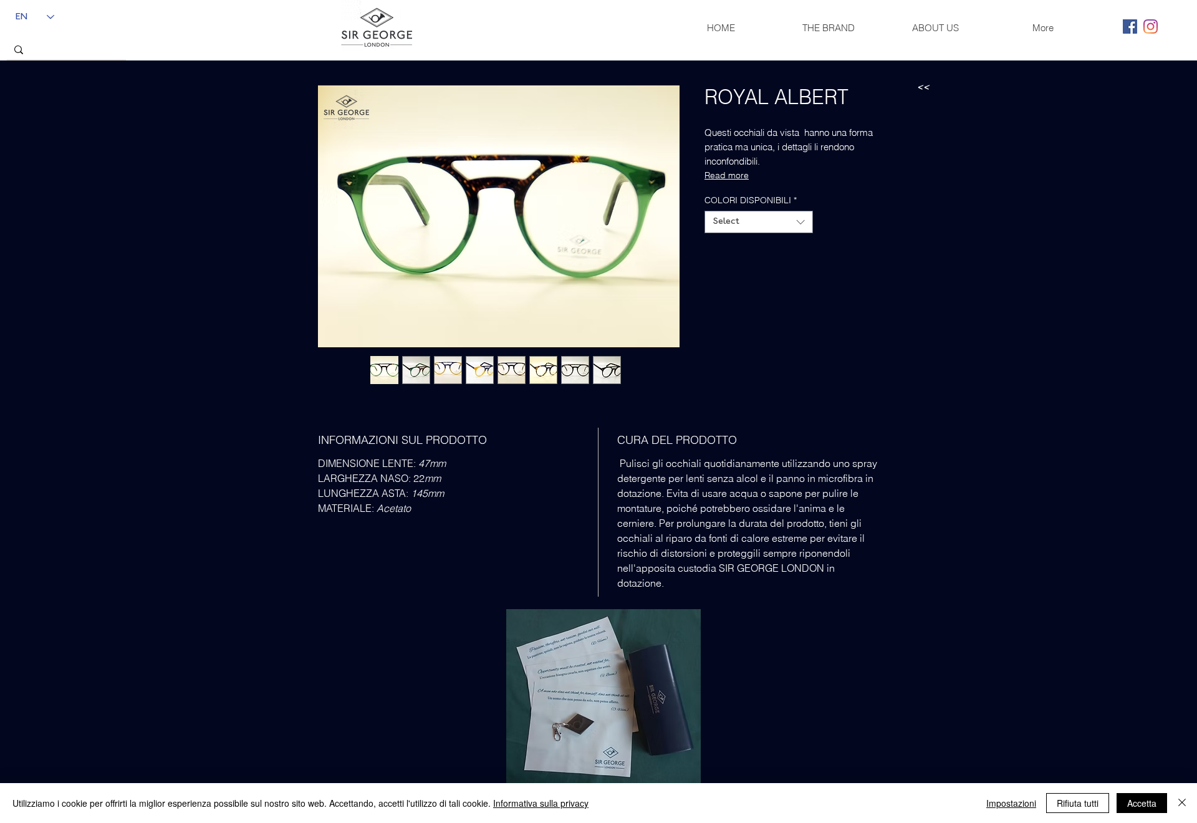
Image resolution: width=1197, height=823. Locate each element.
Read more (726, 175)
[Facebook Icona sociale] (1130, 26)
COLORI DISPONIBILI (750, 200)
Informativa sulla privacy (541, 803)
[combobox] (758, 222)
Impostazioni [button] (1011, 803)
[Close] (1182, 803)
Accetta (1141, 803)
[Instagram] (1150, 26)
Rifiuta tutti (1077, 803)
